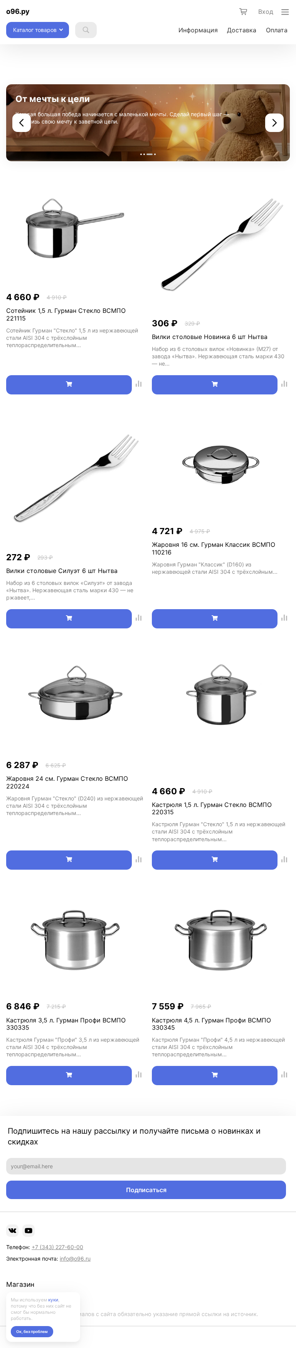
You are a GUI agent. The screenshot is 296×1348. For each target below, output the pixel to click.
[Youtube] (28, 1230)
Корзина (17, 1300)
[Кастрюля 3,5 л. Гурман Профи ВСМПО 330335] (75, 941)
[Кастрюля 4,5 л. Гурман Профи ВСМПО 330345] (221, 941)
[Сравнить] (138, 384)
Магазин (20, 1284)
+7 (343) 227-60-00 (57, 1247)
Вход (265, 11)
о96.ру (18, 11)
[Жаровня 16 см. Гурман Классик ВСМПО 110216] (221, 466)
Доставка (241, 30)
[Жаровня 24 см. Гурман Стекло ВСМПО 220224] (75, 700)
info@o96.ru (75, 1258)
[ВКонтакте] (12, 1230)
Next (274, 123)
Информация (198, 30)
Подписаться (146, 1190)
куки (53, 1300)
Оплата (277, 30)
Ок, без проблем (32, 1331)
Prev (21, 123)
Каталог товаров (35, 30)
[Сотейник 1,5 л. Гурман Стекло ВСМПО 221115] (75, 232)
